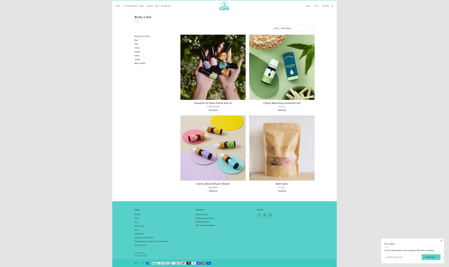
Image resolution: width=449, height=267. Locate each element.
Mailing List (139, 234)
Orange (137, 52)
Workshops (166, 6)
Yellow (137, 48)
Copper (137, 59)
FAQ (136, 222)
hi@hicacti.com (202, 214)
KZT (316, 6)
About (136, 218)
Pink (136, 44)
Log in (308, 6)
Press (141, 6)
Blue (136, 40)
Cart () (325, 6)
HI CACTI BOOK (131, 6)
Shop (118, 6)
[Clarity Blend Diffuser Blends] (213, 148)
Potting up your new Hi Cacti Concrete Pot (150, 241)
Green (136, 56)
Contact (149, 6)
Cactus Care (139, 226)
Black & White (139, 63)
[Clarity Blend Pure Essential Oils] (282, 67)
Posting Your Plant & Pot (144, 238)
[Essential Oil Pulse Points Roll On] (213, 67)
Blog (157, 6)
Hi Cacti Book (139, 245)
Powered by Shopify (140, 256)
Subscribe (430, 257)
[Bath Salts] (282, 148)
